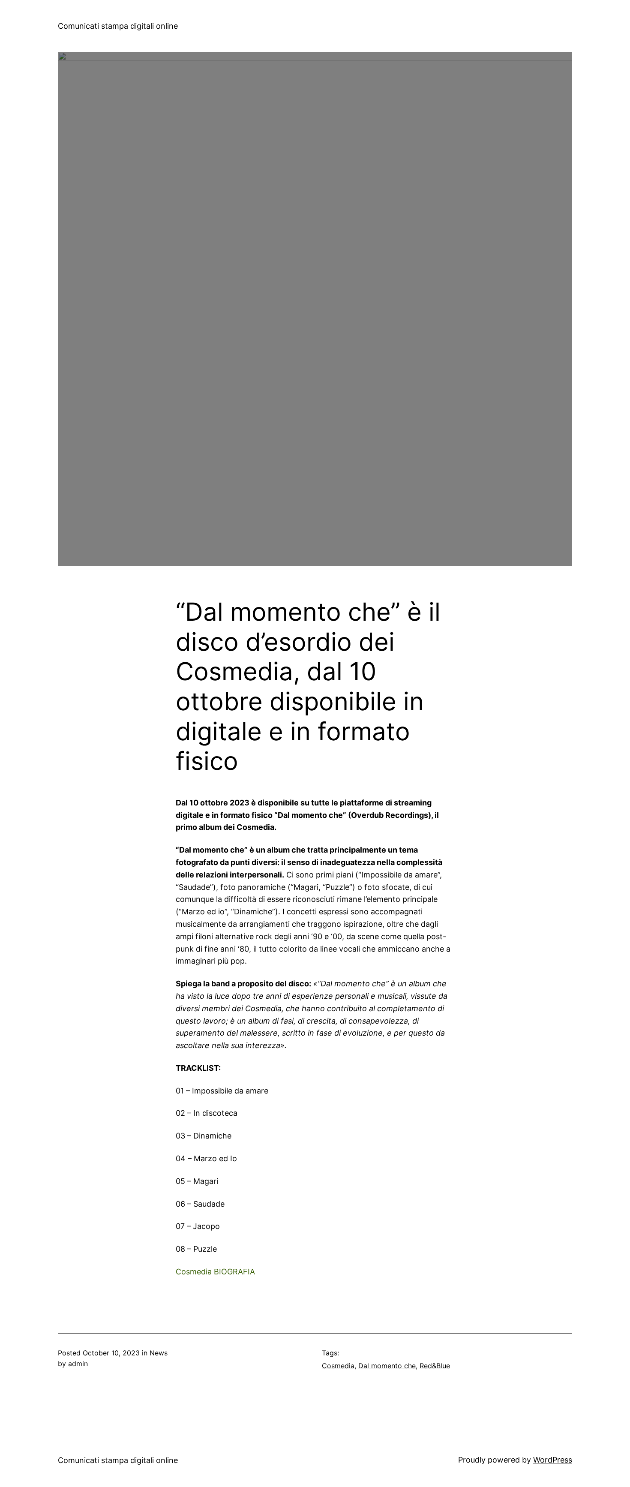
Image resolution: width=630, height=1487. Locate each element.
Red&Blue (435, 1365)
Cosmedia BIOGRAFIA (215, 1271)
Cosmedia (338, 1365)
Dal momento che (387, 1365)
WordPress (552, 1459)
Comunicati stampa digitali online (118, 25)
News (159, 1353)
